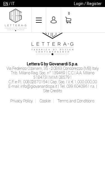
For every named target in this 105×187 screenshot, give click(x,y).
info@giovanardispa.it (38, 86)
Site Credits (52, 91)
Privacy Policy (21, 101)
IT (13, 3)
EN (5, 3)
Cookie (45, 101)
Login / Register (88, 3)
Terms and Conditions (76, 101)
